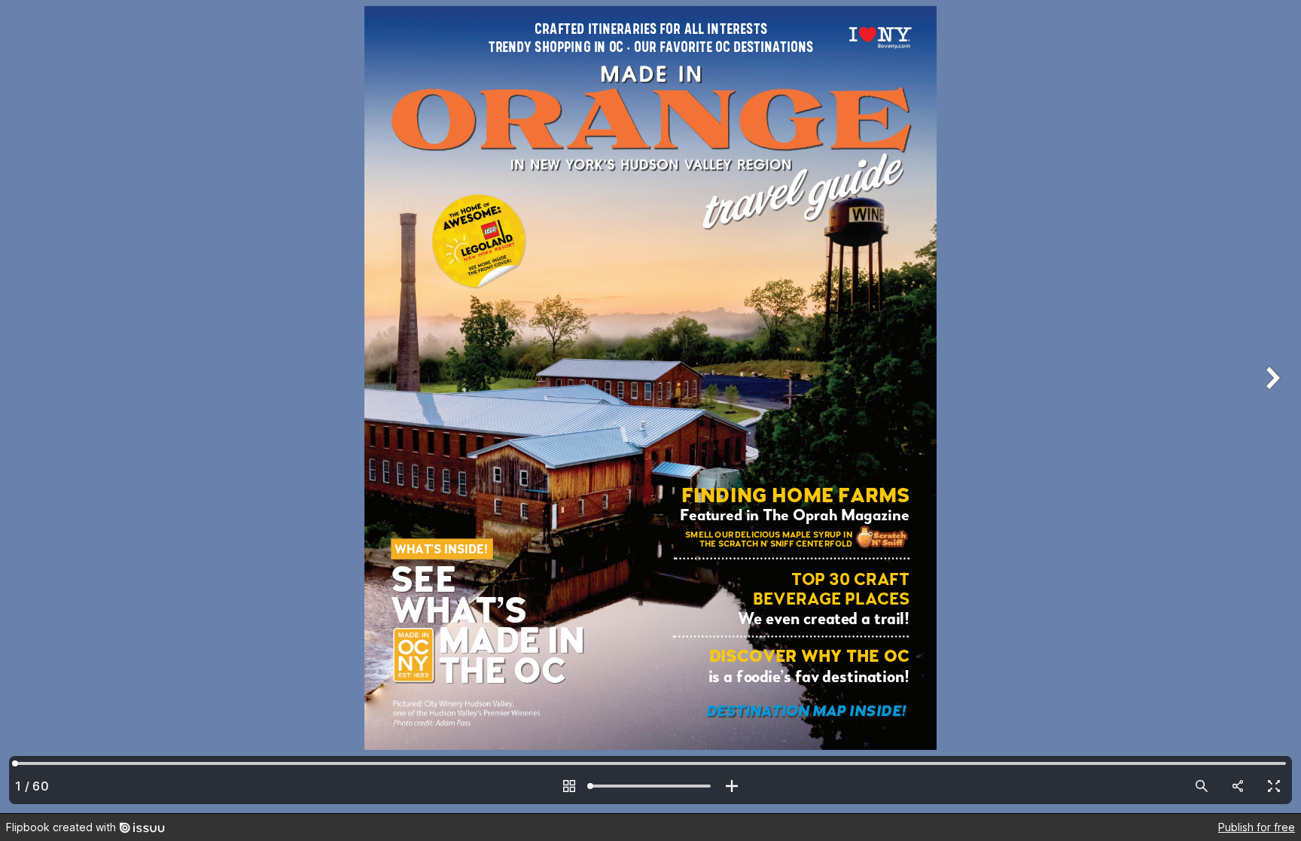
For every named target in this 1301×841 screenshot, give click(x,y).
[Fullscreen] (1274, 786)
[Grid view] (569, 786)
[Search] (1202, 786)
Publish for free (1256, 827)
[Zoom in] (732, 786)
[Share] (1238, 786)
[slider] (650, 786)
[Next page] (1271, 406)
